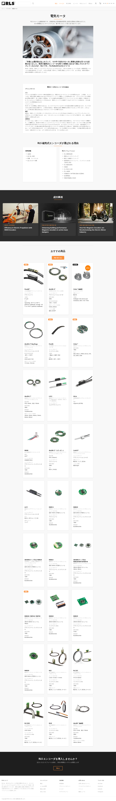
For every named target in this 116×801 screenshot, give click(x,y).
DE (105, 3)
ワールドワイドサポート (85, 786)
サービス (61, 3)
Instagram (100, 791)
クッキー (61, 789)
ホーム (3, 8)
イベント (81, 789)
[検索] (26, 3)
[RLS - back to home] (8, 3)
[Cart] (100, 3)
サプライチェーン (63, 791)
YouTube (100, 783)
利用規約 (61, 783)
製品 (56, 3)
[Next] (113, 219)
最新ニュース (82, 791)
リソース (75, 3)
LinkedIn (100, 789)
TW (113, 3)
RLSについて (83, 3)
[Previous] (2, 219)
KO (109, 3)
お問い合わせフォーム (84, 783)
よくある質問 (43, 786)
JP (107, 3)
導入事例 (68, 3)
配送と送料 (43, 789)
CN (111, 3)
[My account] (95, 3)
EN (103, 3)
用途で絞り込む (58, 258)
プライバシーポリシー (64, 786)
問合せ (90, 3)
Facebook (100, 786)
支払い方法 (43, 791)
